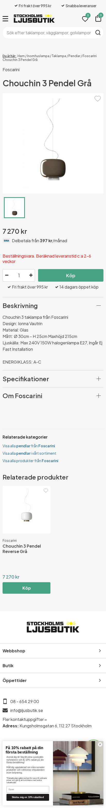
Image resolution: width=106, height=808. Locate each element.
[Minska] (7, 275)
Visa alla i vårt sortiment (29, 453)
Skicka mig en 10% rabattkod (28, 797)
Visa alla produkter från (30, 460)
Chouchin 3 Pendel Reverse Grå (22, 548)
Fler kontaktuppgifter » (25, 719)
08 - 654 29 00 (24, 701)
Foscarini (11, 69)
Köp (70, 275)
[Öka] (31, 275)
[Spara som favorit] (97, 98)
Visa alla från (29, 445)
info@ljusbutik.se (26, 710)
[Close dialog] (100, 744)
